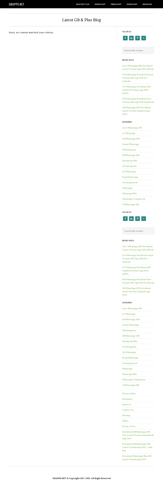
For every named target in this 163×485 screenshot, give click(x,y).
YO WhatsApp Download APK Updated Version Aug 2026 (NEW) (136, 89)
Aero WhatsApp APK (132, 127)
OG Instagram (129, 166)
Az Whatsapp (128, 133)
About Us (126, 404)
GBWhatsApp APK (131, 155)
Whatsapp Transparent (133, 199)
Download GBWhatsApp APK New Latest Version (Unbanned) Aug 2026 (137, 435)
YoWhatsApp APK (130, 204)
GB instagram (129, 149)
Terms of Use (128, 426)
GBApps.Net (16, 4)
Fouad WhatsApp (130, 144)
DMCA (125, 421)
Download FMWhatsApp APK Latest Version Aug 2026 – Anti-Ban (137, 447)
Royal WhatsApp (130, 177)
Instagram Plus (129, 160)
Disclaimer (127, 399)
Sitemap (126, 415)
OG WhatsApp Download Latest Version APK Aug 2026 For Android (137, 77)
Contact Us (127, 410)
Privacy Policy (129, 393)
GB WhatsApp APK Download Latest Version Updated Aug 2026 (136, 110)
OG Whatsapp (129, 171)
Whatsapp (127, 188)
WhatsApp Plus (129, 193)
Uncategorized (129, 182)
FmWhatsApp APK (131, 138)
